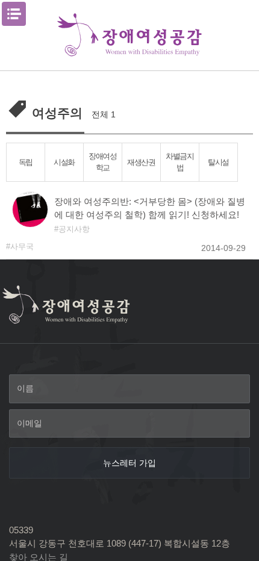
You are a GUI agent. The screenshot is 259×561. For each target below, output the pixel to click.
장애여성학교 (103, 162)
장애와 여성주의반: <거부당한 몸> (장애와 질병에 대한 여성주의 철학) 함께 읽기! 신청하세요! (149, 208)
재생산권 (141, 162)
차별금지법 (180, 162)
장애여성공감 (129, 35)
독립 (26, 162)
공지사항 (74, 229)
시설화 (64, 162)
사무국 (22, 246)
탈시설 (218, 162)
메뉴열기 (14, 14)
